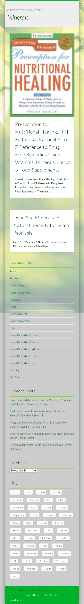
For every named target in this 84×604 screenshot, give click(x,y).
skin (15, 561)
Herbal (64, 530)
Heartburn (33, 530)
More (16, 545)
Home (31, 538)
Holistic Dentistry (19, 313)
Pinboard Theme (31, 595)
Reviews (66, 553)
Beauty (13, 271)
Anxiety (57, 492)
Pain (45, 545)
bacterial (34, 499)
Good (16, 522)
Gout (29, 522)
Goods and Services (20, 292)
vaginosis (32, 568)
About (16, 492)
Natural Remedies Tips (22, 363)
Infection (46, 538)
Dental (63, 507)
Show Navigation (65, 35)
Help (49, 530)
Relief (16, 553)
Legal (12, 328)
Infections (64, 538)
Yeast (15, 576)
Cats (62, 499)
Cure (34, 507)
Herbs (16, 538)
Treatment (61, 561)
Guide (44, 522)
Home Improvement (20, 320)
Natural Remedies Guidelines (25, 349)
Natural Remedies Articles (24, 342)
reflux (59, 545)
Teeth (28, 561)
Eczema (51, 515)
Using (16, 568)
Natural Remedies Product (24, 356)
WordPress (16, 600)
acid (29, 492)
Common (18, 507)
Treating (44, 561)
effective (67, 515)
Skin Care (15, 377)
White (48, 568)
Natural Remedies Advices (24, 335)
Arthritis (17, 499)
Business (15, 278)
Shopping (14, 370)
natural (30, 545)
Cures (48, 507)
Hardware (15, 299)
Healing (59, 522)
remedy (49, 553)
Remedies (32, 553)
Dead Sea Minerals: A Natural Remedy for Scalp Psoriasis (41, 225)
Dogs (35, 515)
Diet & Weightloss (19, 285)
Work (62, 568)
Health (13, 306)
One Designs (51, 595)
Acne (42, 492)
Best (49, 499)
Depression (19, 515)
